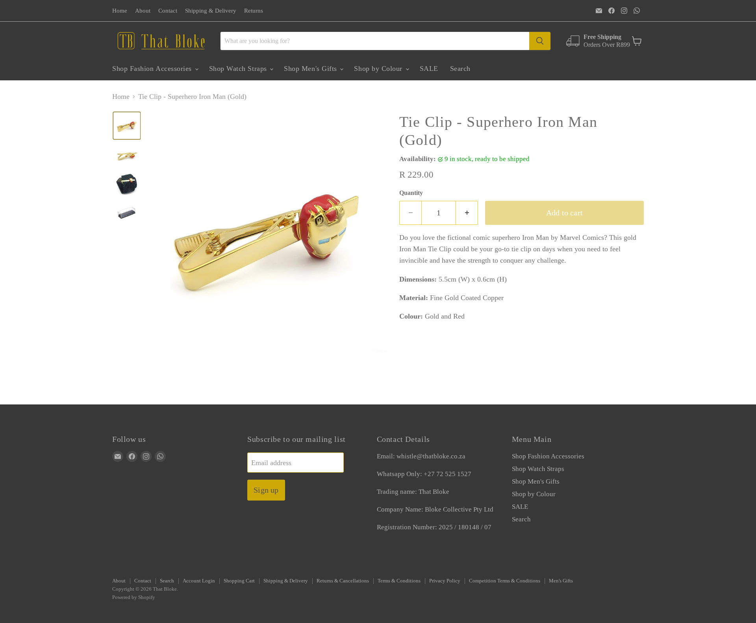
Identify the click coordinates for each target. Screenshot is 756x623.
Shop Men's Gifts (311, 68)
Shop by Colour (379, 68)
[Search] (539, 41)
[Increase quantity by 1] (467, 213)
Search (460, 68)
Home (119, 10)
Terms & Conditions (399, 581)
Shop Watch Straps (239, 68)
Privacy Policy (444, 581)
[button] (126, 125)
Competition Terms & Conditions (504, 581)
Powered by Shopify (133, 597)
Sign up (266, 490)
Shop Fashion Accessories (153, 68)
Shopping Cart (239, 581)
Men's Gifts (561, 581)
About (142, 10)
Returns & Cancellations (343, 581)
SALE (429, 68)
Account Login (199, 581)
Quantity (411, 192)
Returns (253, 10)
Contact (167, 10)
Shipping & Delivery (210, 10)
